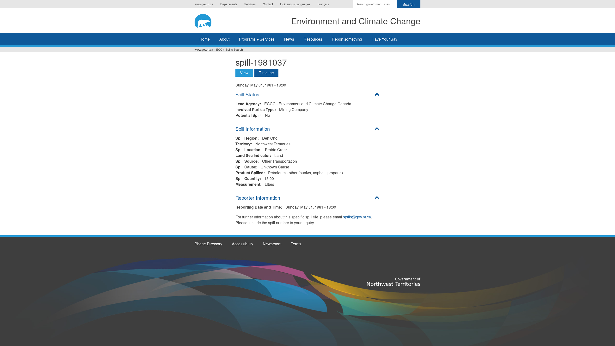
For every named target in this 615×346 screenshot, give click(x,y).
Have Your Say (384, 39)
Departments (228, 4)
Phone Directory (208, 244)
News (289, 39)
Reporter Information (257, 197)
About (224, 39)
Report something (347, 39)
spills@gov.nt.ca (357, 217)
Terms (296, 244)
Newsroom (272, 244)
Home (204, 39)
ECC (219, 49)
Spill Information (252, 128)
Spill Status (247, 94)
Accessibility (242, 244)
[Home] (208, 20)
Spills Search (234, 49)
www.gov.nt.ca (204, 4)
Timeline (266, 72)
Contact (268, 4)
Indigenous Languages (295, 4)
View (246, 72)
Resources (313, 39)
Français (323, 4)
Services (250, 4)
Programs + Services (257, 39)
